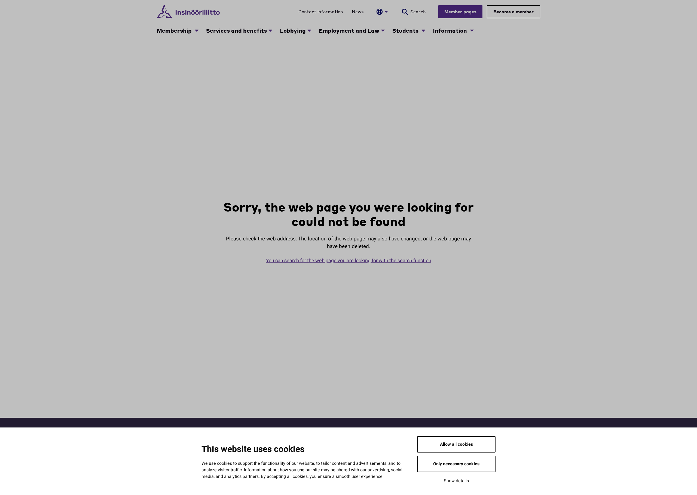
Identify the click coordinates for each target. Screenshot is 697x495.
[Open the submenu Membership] (196, 30)
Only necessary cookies (456, 464)
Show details (456, 481)
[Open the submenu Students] (423, 30)
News (358, 11)
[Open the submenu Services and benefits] (270, 30)
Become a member (513, 11)
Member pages (460, 11)
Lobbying (293, 30)
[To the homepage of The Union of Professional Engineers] (188, 11)
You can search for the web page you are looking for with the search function (348, 260)
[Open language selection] (382, 11)
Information (450, 30)
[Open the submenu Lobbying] (309, 30)
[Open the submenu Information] (472, 30)
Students (406, 30)
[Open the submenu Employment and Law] (383, 30)
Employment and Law (349, 30)
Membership (175, 30)
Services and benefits (236, 30)
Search (418, 11)
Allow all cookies (456, 444)
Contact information (320, 11)
